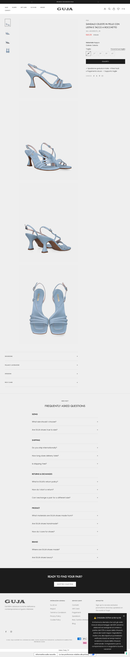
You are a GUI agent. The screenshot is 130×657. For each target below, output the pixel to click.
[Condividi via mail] (102, 76)
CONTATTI (7, 10)
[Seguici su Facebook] (6, 632)
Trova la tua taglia (118, 49)
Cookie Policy (55, 620)
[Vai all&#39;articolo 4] (8, 50)
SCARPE (14, 7)
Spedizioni (76, 616)
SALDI (6, 7)
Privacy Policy (55, 616)
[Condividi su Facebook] (94, 76)
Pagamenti (76, 612)
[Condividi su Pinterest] (99, 76)
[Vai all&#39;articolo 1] (8, 22)
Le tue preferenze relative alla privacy (74, 654)
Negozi (53, 609)
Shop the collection (65, 584)
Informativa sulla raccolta (46, 654)
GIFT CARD (24, 7)
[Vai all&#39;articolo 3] (8, 41)
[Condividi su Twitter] (97, 76)
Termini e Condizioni (58, 612)
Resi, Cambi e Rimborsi (81, 620)
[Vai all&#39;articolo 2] (8, 32)
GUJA (87, 20)
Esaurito (105, 61)
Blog (74, 623)
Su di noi (53, 605)
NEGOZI (42, 7)
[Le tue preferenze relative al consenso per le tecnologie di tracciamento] (126, 653)
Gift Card (75, 609)
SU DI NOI (33, 7)
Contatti (75, 605)
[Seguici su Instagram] (11, 632)
